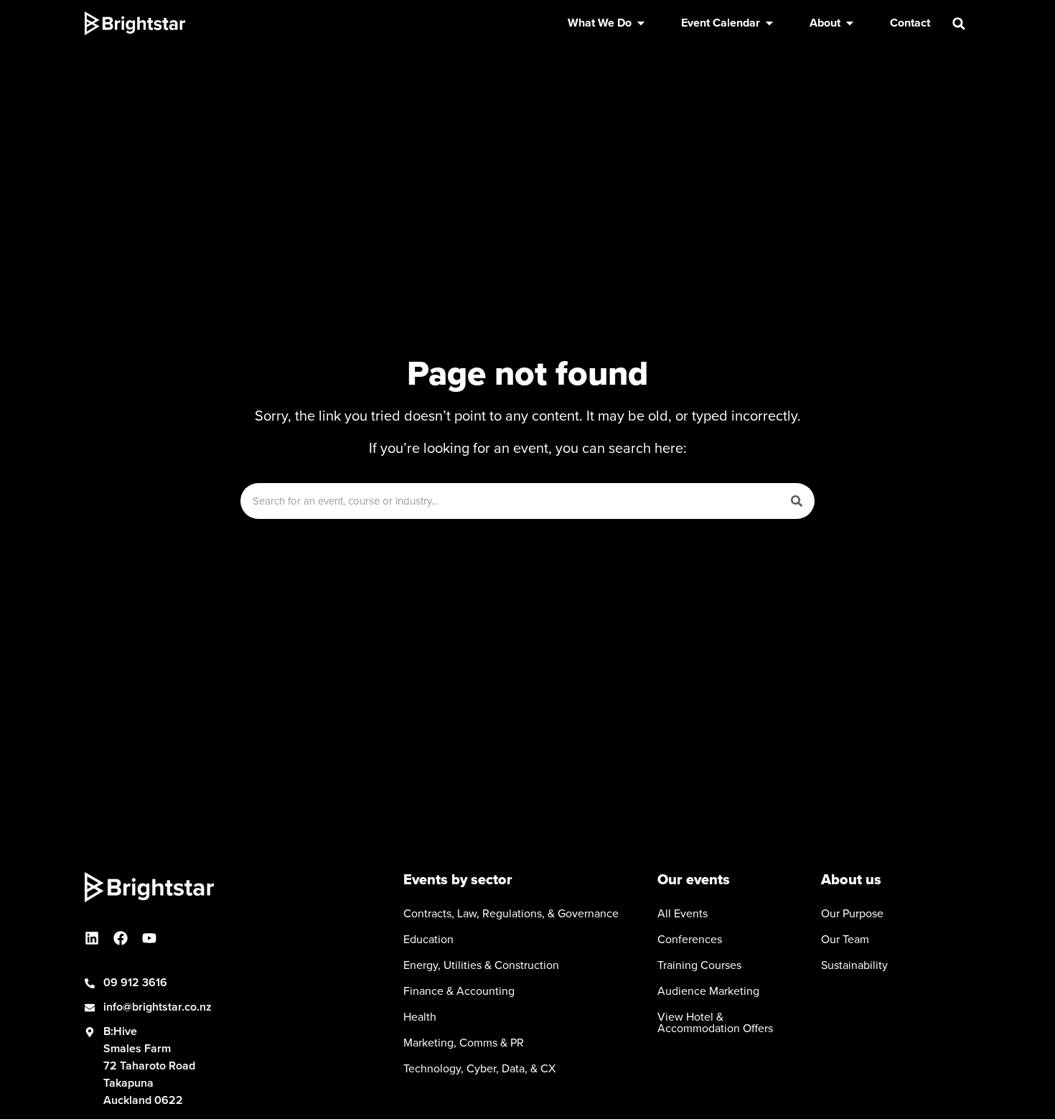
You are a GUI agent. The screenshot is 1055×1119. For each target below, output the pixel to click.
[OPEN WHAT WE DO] (641, 23)
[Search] (797, 501)
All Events (682, 913)
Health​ (419, 1017)
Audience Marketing (708, 991)
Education (428, 939)
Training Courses (699, 965)
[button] (958, 23)
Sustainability (854, 965)
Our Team (845, 939)
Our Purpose (852, 913)
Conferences (689, 939)
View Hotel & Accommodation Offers (715, 1022)
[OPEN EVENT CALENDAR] (769, 23)
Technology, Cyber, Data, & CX (479, 1068)
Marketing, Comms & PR (463, 1043)
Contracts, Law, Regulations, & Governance (511, 913)
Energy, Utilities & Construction (481, 965)
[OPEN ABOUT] (849, 23)
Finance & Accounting (459, 991)
